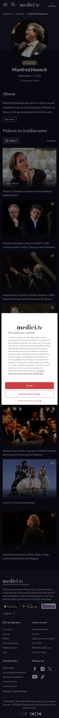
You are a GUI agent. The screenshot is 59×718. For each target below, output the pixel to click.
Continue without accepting (29, 401)
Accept (29, 385)
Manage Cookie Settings (29, 394)
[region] (29, 359)
